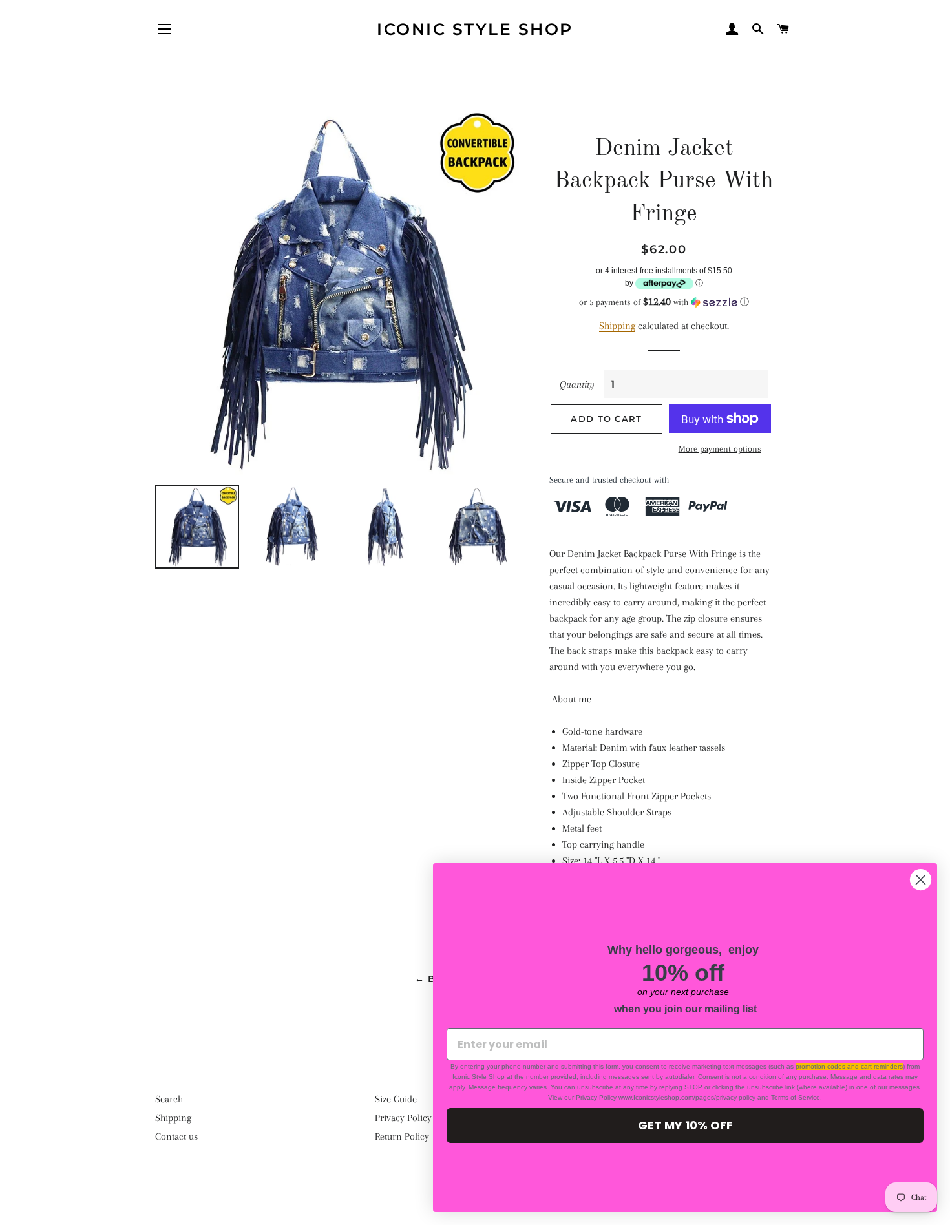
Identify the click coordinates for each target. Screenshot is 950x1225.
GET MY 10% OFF (685, 1125)
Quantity (577, 384)
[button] (664, 302)
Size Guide (396, 1099)
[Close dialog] (920, 879)
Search (169, 1099)
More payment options (720, 449)
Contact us (176, 1136)
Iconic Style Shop (475, 29)
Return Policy (402, 1136)
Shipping (617, 325)
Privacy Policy (403, 1118)
